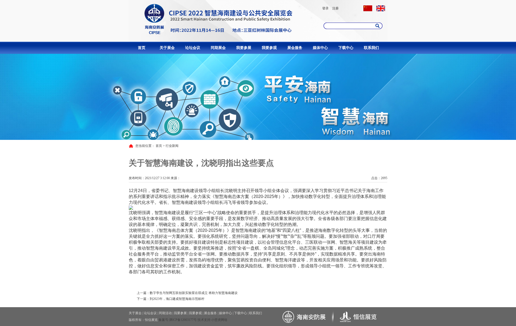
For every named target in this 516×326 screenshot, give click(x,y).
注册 (335, 8)
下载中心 (345, 48)
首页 (141, 48)
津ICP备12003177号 (183, 320)
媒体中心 (320, 48)
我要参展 (243, 48)
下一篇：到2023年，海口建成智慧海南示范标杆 (171, 299)
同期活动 (165, 313)
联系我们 (371, 48)
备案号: (164, 320)
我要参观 (269, 48)
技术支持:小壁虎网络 (212, 320)
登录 (325, 8)
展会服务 (294, 48)
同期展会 (218, 48)
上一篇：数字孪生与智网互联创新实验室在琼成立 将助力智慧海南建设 (187, 293)
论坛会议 (192, 48)
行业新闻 (172, 146)
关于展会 (167, 48)
